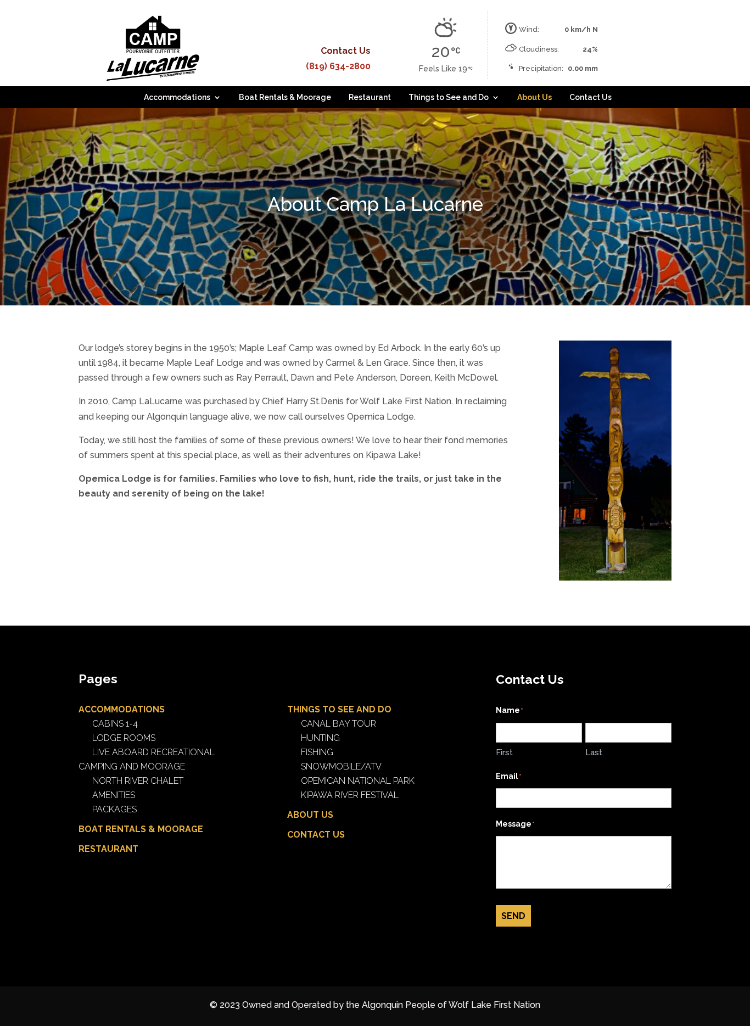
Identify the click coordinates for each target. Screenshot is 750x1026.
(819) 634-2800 (338, 66)
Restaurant (370, 97)
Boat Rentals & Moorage (285, 97)
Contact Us (590, 97)
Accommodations (177, 97)
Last (593, 752)
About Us (534, 97)
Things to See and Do (448, 97)
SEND (513, 916)
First (504, 752)
